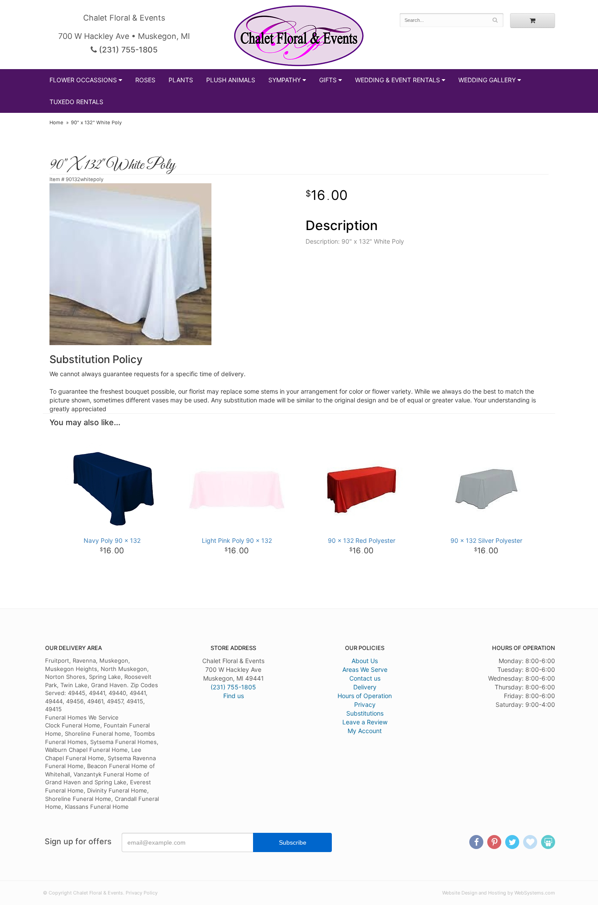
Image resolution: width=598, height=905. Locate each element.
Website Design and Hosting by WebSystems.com (498, 893)
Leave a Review (364, 722)
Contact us (364, 678)
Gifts (328, 80)
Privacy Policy (142, 893)
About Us (365, 660)
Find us (233, 695)
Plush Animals (230, 80)
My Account (365, 730)
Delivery (364, 687)
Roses (145, 80)
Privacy (365, 704)
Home (56, 122)
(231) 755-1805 (127, 49)
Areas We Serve (364, 669)
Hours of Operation (365, 695)
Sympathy (284, 80)
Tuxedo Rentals (76, 101)
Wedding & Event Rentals (397, 80)
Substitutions (364, 713)
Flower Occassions (83, 80)
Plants (181, 80)
